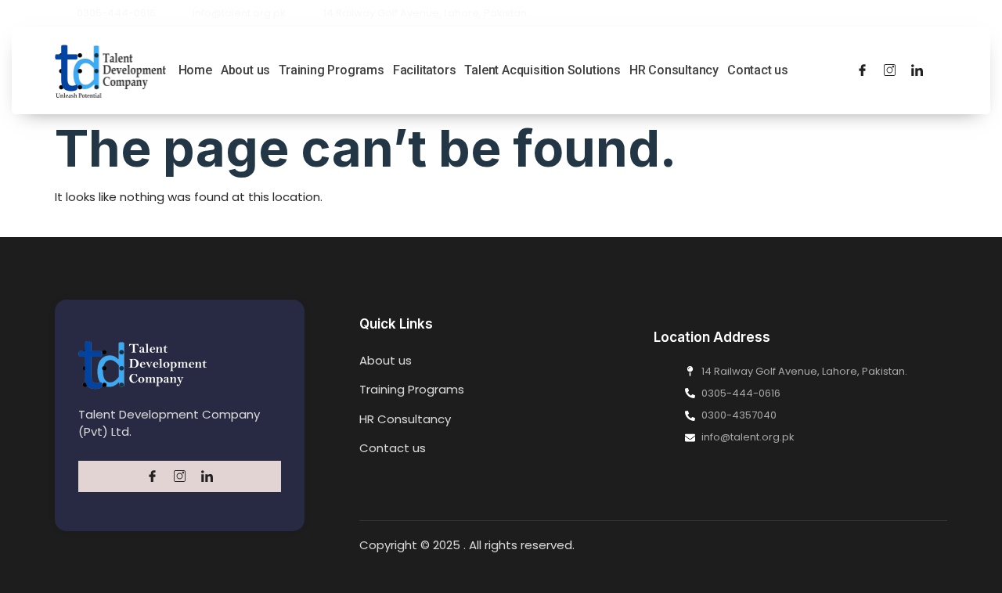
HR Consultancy (674, 70)
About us (245, 70)
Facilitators (424, 70)
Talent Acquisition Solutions (542, 70)
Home (195, 70)
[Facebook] (862, 70)
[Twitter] (889, 70)
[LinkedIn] (917, 70)
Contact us (757, 70)
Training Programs (331, 70)
